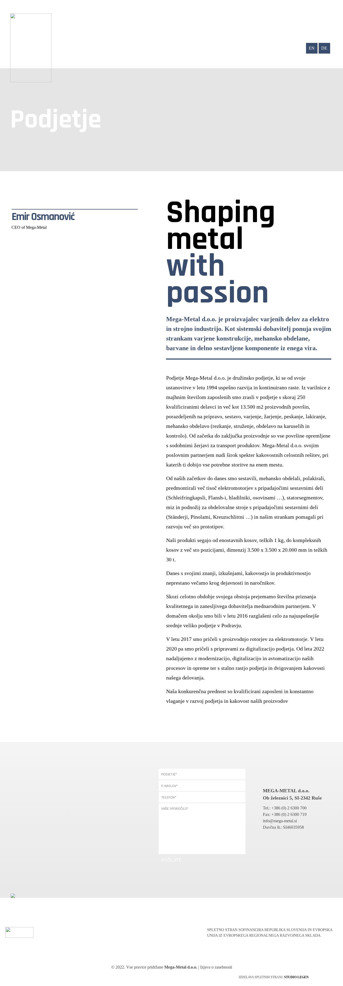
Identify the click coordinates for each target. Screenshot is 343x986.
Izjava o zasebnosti (216, 967)
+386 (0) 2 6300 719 (289, 814)
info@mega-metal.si (280, 821)
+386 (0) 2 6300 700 (289, 808)
